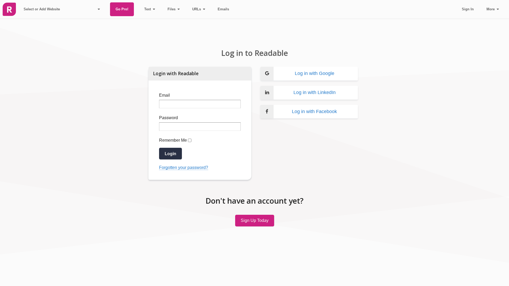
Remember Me (173, 140)
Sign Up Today (255, 220)
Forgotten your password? (183, 167)
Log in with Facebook (314, 111)
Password (168, 117)
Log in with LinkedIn (314, 92)
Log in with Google (314, 73)
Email (164, 95)
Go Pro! (122, 9)
